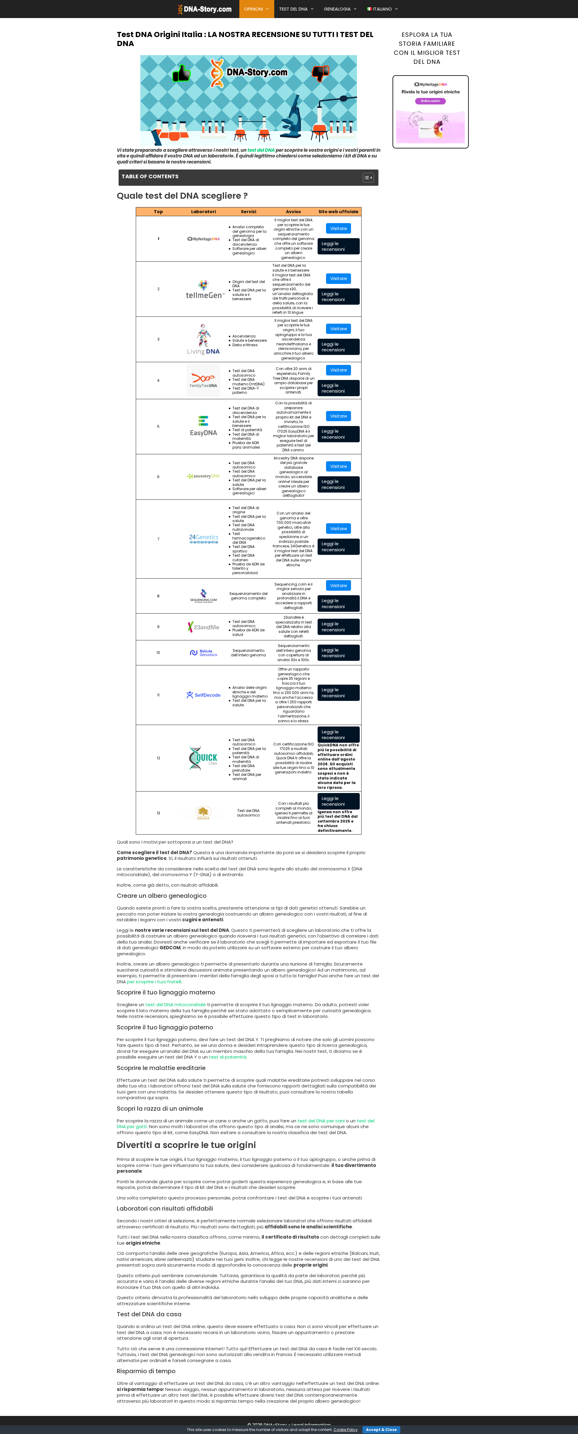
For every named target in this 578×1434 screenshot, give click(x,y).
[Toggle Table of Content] (365, 178)
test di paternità (227, 1057)
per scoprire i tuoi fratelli (154, 981)
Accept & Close (381, 1429)
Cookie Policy (346, 1429)
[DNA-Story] (205, 9)
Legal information (311, 1425)
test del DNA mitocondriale (176, 1004)
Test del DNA (293, 9)
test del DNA (261, 150)
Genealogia (337, 9)
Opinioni (253, 9)
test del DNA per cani (321, 1121)
